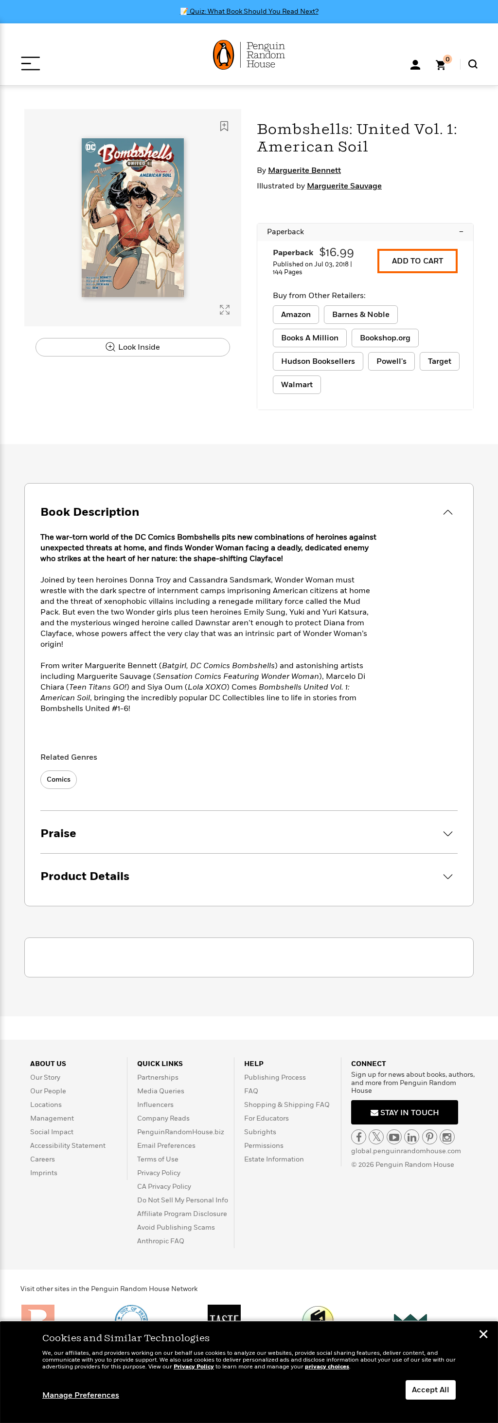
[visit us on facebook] (358, 1136)
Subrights (260, 1132)
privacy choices (327, 1367)
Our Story (45, 1077)
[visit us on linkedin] (411, 1136)
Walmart (297, 384)
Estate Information (274, 1159)
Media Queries (160, 1091)
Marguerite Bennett (304, 170)
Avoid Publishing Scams (176, 1227)
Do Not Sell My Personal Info (182, 1200)
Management (52, 1118)
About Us (48, 1063)
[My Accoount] (415, 64)
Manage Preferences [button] (80, 1395)
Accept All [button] (430, 1390)
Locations (46, 1104)
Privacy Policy (158, 1173)
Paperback (365, 231)
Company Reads (163, 1118)
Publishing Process (275, 1077)
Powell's (391, 361)
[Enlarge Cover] (225, 310)
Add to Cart (417, 261)
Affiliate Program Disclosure (182, 1213)
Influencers (155, 1104)
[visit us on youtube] (394, 1136)
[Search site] (473, 64)
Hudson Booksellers (318, 361)
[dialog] (249, 1372)
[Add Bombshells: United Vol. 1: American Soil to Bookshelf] (224, 126)
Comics (59, 779)
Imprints (43, 1173)
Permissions (264, 1145)
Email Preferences (166, 1145)
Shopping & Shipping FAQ (287, 1104)
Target (439, 361)
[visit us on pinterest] (429, 1136)
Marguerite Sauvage (344, 186)
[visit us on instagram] (447, 1136)
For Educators (266, 1118)
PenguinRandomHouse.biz (180, 1132)
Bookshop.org (385, 338)
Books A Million (309, 338)
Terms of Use (157, 1159)
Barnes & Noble (361, 314)
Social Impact (51, 1132)
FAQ (251, 1091)
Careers (42, 1159)
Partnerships (157, 1077)
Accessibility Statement (68, 1145)
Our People (48, 1091)
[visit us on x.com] (376, 1136)
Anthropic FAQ (160, 1241)
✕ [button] (483, 1335)
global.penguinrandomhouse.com (406, 1151)
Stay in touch (408, 1112)
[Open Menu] (30, 63)
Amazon (296, 314)
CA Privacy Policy (164, 1186)
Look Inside (138, 347)
